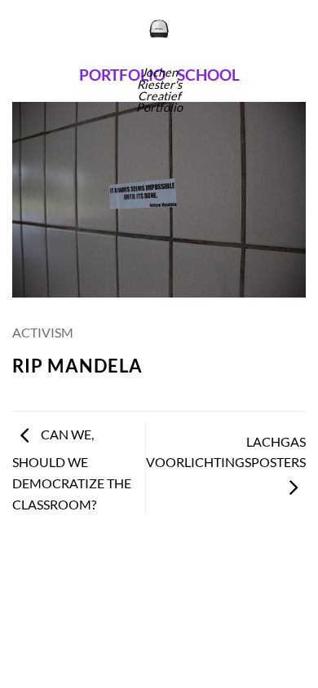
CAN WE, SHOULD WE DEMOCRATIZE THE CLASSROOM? (71, 468)
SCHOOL (208, 74)
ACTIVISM (42, 332)
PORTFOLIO (122, 74)
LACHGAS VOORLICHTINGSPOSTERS (226, 452)
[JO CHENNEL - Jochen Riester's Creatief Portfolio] (159, 28)
